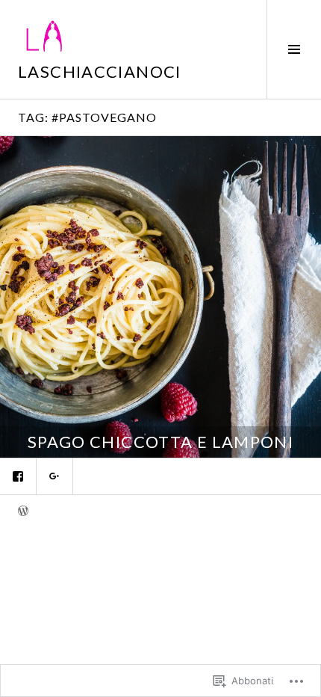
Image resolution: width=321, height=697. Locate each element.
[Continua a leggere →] (160, 297)
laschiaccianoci (99, 71)
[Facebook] (18, 476)
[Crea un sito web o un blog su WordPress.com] (23, 512)
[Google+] (54, 476)
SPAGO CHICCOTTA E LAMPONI (160, 442)
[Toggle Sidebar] (294, 49)
